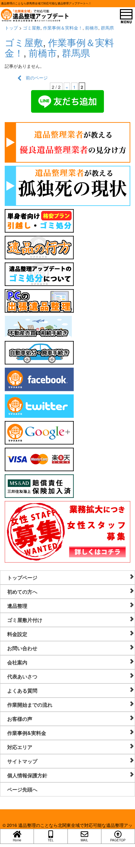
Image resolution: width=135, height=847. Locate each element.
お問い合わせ (22, 648)
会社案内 (17, 662)
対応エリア (19, 747)
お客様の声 (19, 718)
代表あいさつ (22, 676)
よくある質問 (22, 690)
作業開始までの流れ (29, 704)
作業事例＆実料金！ (63, 27)
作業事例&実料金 (26, 732)
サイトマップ (22, 761)
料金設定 (17, 634)
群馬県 (107, 27)
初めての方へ (22, 591)
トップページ (22, 577)
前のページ (34, 77)
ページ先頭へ (22, 789)
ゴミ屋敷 (31, 27)
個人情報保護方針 (27, 775)
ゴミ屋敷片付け (24, 619)
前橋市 (91, 27)
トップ (11, 27)
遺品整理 (17, 605)
